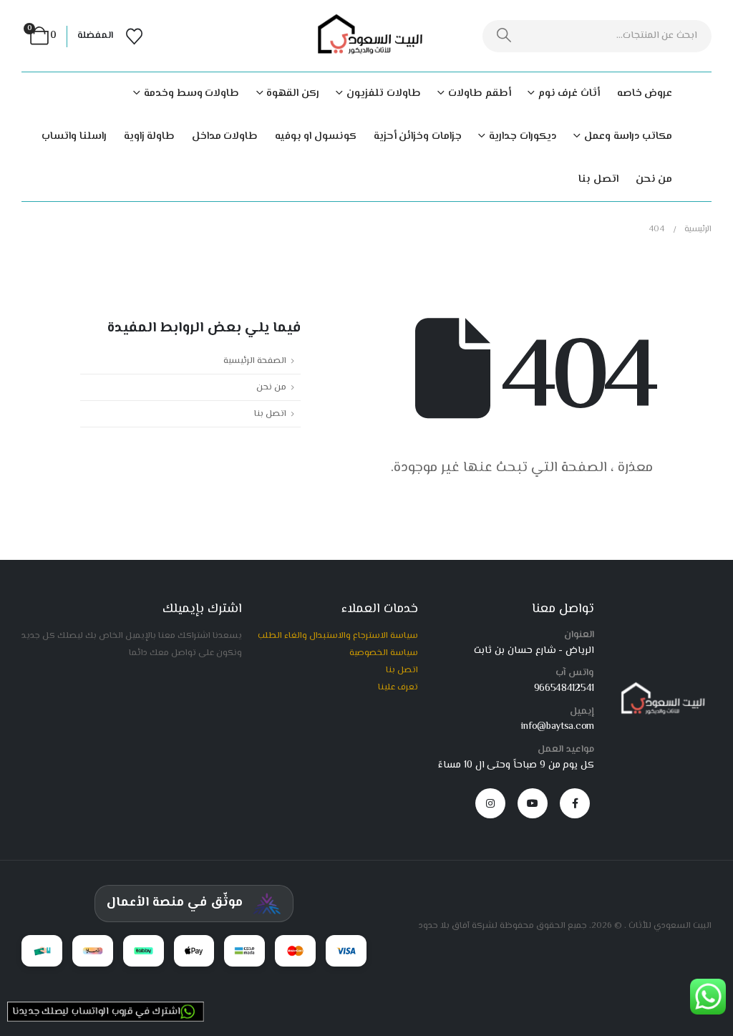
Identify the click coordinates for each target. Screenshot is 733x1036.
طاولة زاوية (149, 136)
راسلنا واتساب (74, 136)
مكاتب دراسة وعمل (628, 136)
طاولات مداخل (225, 136)
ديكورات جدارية (522, 136)
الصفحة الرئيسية (254, 361)
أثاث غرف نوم (569, 93)
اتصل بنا (598, 179)
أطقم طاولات (479, 93)
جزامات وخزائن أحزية (418, 136)
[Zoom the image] (660, 688)
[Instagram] (490, 803)
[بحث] (504, 36)
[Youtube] (533, 803)
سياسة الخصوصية (383, 653)
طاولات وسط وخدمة (191, 93)
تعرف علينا (398, 687)
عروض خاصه (645, 93)
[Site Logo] (366, 36)
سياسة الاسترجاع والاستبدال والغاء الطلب (338, 636)
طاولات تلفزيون (383, 93)
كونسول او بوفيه (315, 136)
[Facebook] (575, 803)
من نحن (654, 179)
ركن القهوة (292, 93)
